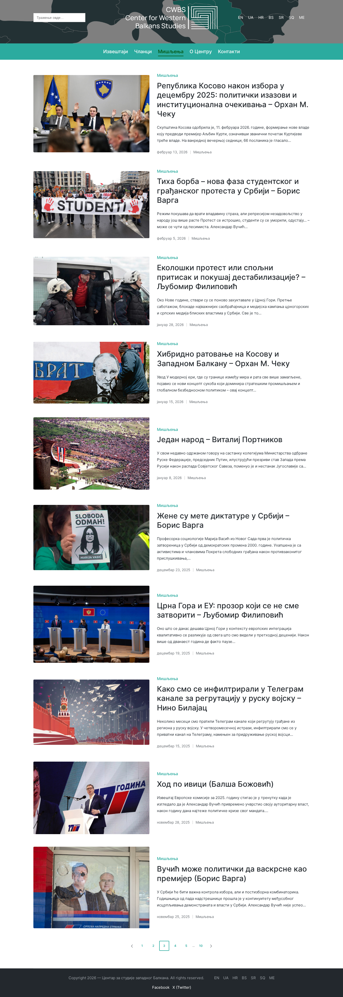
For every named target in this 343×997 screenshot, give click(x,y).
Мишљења (167, 75)
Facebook (160, 987)
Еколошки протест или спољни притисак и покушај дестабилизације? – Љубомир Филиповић (231, 277)
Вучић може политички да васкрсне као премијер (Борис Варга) (232, 873)
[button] (131, 946)
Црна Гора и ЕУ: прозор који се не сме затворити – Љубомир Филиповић (228, 610)
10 (201, 946)
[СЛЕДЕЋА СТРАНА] (210, 946)
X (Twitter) (182, 987)
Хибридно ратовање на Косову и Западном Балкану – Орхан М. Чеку (223, 358)
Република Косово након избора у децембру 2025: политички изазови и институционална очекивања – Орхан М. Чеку (232, 99)
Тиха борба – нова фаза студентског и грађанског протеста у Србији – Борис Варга (228, 191)
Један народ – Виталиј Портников (219, 439)
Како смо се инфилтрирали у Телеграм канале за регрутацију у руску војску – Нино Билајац (230, 698)
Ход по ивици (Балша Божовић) (215, 783)
